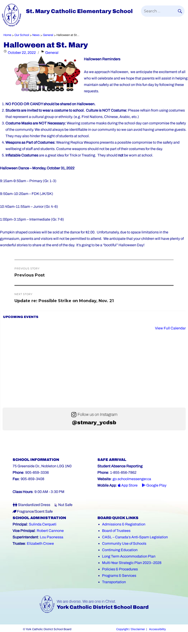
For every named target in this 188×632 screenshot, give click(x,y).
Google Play (156, 485)
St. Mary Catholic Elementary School (79, 11)
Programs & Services (119, 575)
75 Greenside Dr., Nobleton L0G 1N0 (42, 466)
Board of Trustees (116, 531)
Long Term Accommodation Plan (128, 556)
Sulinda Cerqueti (42, 524)
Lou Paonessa (51, 537)
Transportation (114, 582)
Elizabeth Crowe (40, 543)
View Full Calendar (170, 328)
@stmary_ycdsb (94, 422)
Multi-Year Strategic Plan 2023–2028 (131, 563)
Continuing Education (120, 550)
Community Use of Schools (124, 543)
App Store (129, 485)
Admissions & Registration (123, 524)
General (51, 53)
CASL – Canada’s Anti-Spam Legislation (135, 537)
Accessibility (157, 629)
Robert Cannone (50, 531)
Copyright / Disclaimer (130, 629)
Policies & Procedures (120, 569)
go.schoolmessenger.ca (132, 479)
